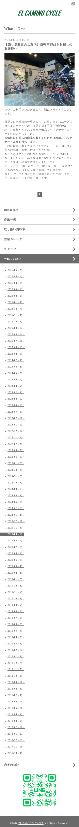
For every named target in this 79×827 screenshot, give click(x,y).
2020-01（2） (15, 579)
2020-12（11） (16, 521)
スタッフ (10, 249)
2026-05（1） (15, 276)
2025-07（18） (16, 341)
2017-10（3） (15, 753)
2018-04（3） (15, 714)
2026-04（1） (15, 283)
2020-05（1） (15, 560)
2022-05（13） (16, 456)
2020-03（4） (15, 566)
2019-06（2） (15, 624)
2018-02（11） (16, 727)
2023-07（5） (15, 411)
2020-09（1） (15, 534)
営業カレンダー (14, 239)
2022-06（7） (15, 450)
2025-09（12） (16, 328)
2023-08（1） (15, 405)
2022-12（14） (16, 431)
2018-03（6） (15, 721)
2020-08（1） (15, 540)
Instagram (11, 209)
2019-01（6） (15, 656)
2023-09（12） (16, 398)
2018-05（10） (16, 708)
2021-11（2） (15, 476)
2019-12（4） (15, 585)
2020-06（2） (15, 553)
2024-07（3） (15, 360)
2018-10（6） (15, 675)
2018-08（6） (15, 688)
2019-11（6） (15, 592)
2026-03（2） (15, 289)
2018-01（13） (16, 733)
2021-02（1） (15, 508)
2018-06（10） (16, 701)
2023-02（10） (16, 418)
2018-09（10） (16, 682)
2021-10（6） (15, 482)
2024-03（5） (15, 386)
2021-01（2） (15, 514)
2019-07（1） (15, 617)
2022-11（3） (15, 437)
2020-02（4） (15, 572)
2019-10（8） (15, 598)
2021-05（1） (15, 502)
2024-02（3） (15, 392)
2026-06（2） (15, 270)
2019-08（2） (15, 611)
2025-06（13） (16, 347)
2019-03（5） (15, 643)
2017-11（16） (16, 746)
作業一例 (10, 219)
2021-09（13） (16, 489)
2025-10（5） (15, 321)
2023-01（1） (15, 424)
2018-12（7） (15, 663)
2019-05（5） (15, 630)
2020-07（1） (15, 547)
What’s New (12, 258)
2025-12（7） (15, 308)
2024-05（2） (15, 373)
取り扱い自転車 (14, 229)
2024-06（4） (15, 366)
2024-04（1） (15, 379)
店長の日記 (11, 764)
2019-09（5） (15, 605)
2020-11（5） (15, 527)
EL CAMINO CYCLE (31, 823)
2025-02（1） (15, 353)
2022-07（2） (15, 444)
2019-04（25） (16, 637)
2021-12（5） (15, 469)
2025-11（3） (15, 315)
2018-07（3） (15, 695)
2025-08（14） (16, 334)
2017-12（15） (16, 740)
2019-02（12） (16, 650)
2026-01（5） (15, 302)
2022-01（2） (15, 463)
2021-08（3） (15, 495)
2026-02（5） (15, 295)
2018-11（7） (15, 669)
